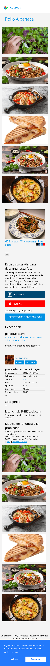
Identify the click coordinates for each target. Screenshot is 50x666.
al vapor (14, 337)
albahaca (23, 337)
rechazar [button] (14, 659)
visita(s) (14, 241)
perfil (19, 362)
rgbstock (15, 8)
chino (8, 340)
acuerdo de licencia (39, 635)
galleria (30, 362)
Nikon (25, 379)
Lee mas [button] (14, 652)
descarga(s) (30, 241)
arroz (32, 337)
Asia (7, 337)
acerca (33, 638)
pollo (22, 340)
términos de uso (20, 441)
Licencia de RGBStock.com (23, 411)
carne (39, 337)
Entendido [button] (35, 659)
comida (15, 340)
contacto (23, 635)
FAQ (8, 441)
